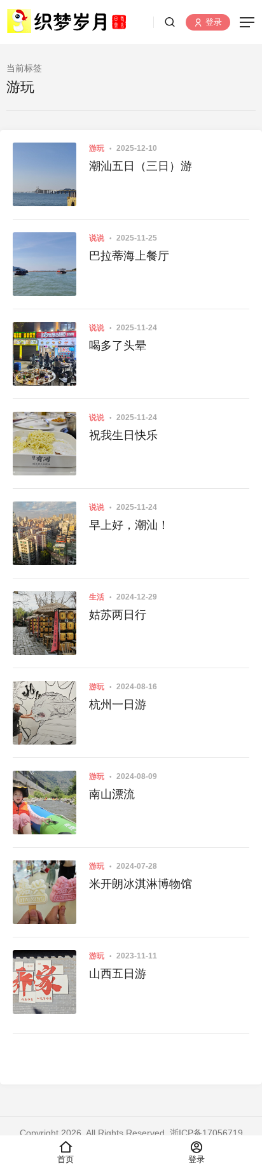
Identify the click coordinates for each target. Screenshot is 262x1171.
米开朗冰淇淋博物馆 (140, 884)
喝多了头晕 (117, 345)
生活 (96, 597)
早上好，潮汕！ (129, 525)
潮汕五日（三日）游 (140, 166)
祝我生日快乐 (123, 435)
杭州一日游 (117, 704)
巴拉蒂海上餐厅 (129, 255)
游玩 (96, 148)
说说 (96, 238)
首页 (65, 1159)
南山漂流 (112, 794)
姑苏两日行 (117, 614)
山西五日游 (117, 973)
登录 (212, 22)
